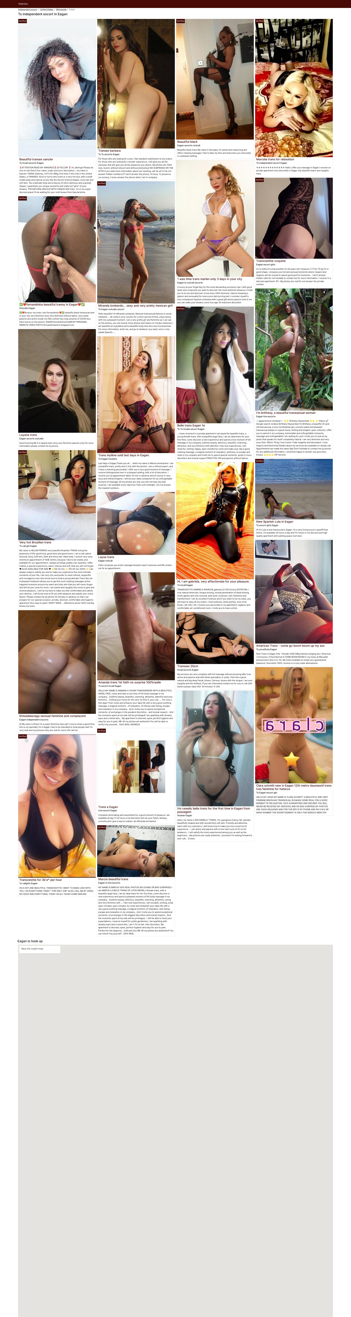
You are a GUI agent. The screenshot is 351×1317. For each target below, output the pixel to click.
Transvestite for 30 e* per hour (40, 880)
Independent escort (27, 9)
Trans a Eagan (108, 807)
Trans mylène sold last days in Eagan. (124, 455)
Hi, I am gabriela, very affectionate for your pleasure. (213, 581)
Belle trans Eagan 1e (191, 425)
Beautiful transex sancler (36, 159)
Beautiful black (187, 141)
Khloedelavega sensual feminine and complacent (52, 716)
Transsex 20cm (187, 666)
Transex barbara (109, 150)
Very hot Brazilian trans (35, 542)
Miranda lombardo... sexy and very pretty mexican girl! (135, 305)
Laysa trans (106, 557)
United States (46, 9)
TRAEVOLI (23, 4)
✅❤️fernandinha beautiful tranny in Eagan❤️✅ (52, 304)
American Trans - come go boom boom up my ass (290, 645)
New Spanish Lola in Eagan (274, 521)
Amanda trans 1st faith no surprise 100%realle (129, 682)
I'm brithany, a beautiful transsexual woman (285, 412)
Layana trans (28, 435)
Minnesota (61, 9)
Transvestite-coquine (270, 261)
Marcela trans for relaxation (275, 159)
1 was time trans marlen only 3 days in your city (209, 279)
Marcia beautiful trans (113, 879)
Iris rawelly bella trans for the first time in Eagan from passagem (213, 810)
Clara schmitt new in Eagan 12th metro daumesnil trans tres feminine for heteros (294, 787)
